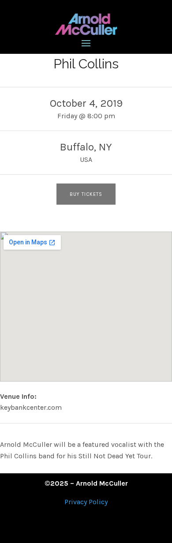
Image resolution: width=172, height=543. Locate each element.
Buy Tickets (86, 194)
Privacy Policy (86, 502)
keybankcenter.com (31, 407)
